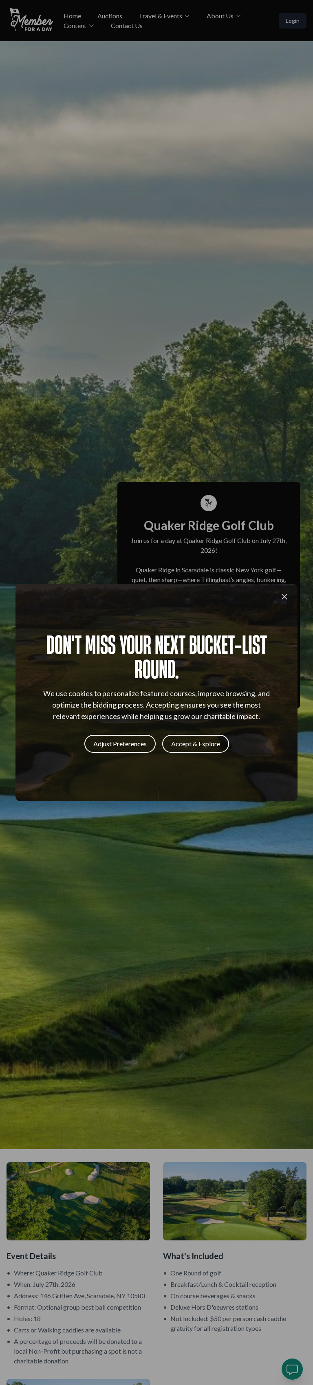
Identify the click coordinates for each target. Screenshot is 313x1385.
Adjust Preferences (120, 743)
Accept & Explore (195, 743)
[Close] (284, 596)
